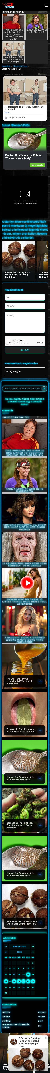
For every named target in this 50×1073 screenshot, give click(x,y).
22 (28, 981)
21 (23, 981)
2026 (19, 952)
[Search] (44, 388)
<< (6, 946)
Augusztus (19, 946)
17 (6, 981)
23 (33, 981)
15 (28, 974)
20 (19, 981)
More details (37, 165)
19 (14, 981)
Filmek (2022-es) (20, 66)
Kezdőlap (6, 66)
